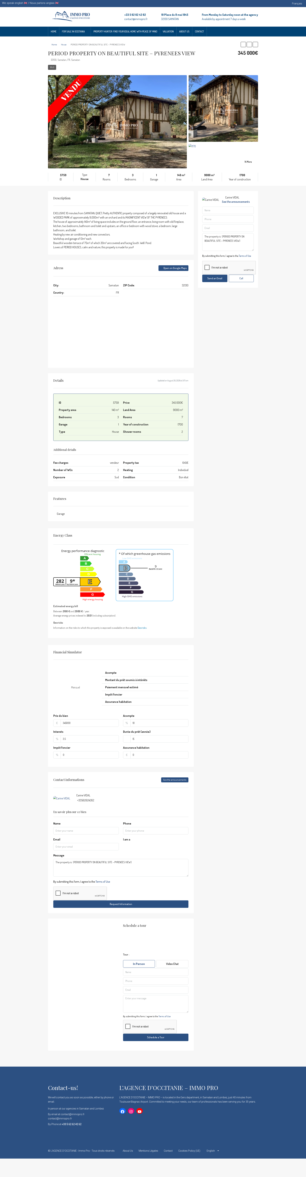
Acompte (128, 716)
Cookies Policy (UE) (189, 1150)
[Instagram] (242, 1150)
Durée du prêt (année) (137, 731)
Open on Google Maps (175, 268)
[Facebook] (230, 1150)
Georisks (142, 627)
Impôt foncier (61, 747)
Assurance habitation (136, 747)
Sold (52, 67)
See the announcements (174, 779)
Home (53, 31)
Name (57, 823)
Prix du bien (60, 716)
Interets (58, 731)
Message (58, 855)
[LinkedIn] (248, 1150)
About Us (184, 31)
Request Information (121, 904)
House (63, 44)
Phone (127, 823)
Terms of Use (103, 881)
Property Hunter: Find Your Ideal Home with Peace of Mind (125, 31)
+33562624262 (85, 800)
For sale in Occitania (73, 31)
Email (56, 839)
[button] (243, 44)
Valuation (168, 31)
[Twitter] (236, 1150)
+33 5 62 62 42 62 (135, 14)
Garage (61, 513)
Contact (199, 31)
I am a (126, 839)
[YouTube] (255, 1150)
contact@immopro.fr (136, 19)
